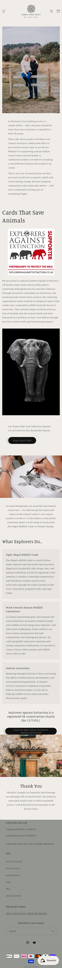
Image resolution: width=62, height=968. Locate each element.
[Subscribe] (52, 931)
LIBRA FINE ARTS (33, 967)
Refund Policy (13, 875)
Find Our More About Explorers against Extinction (31, 731)
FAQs (8, 882)
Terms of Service (14, 861)
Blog (8, 889)
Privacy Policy (13, 868)
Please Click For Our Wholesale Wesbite (26, 913)
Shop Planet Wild (22, 440)
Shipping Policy (14, 895)
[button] (3, 11)
